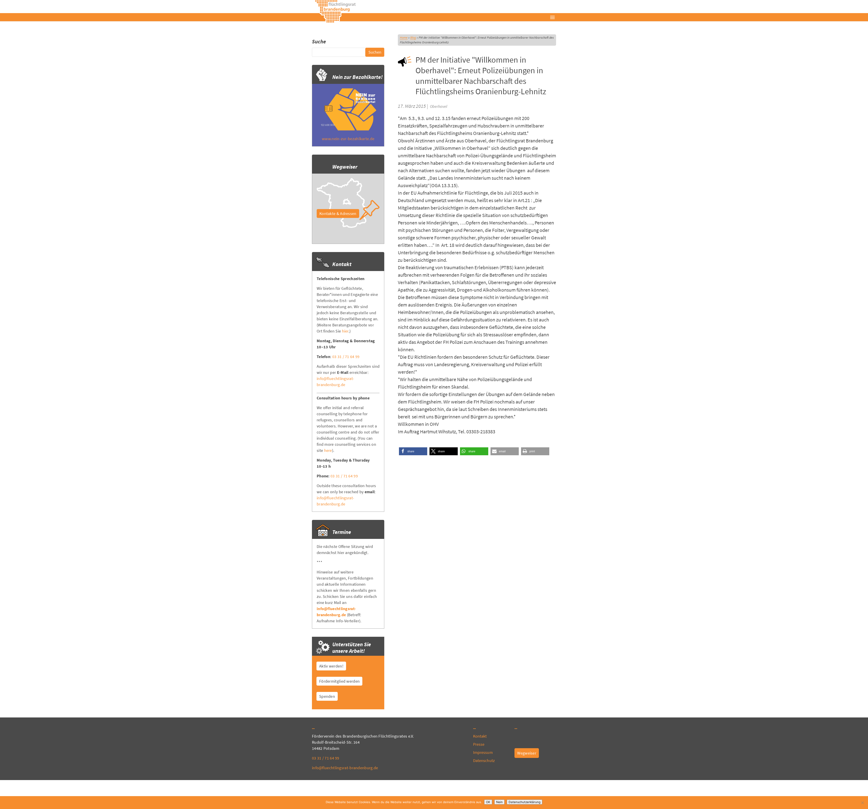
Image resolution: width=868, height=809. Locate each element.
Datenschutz (484, 760)
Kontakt (480, 736)
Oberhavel (438, 106)
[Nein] (862, 802)
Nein (499, 802)
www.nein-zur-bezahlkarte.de (348, 138)
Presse (479, 744)
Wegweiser (526, 753)
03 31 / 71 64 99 (346, 356)
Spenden (327, 696)
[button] (413, 451)
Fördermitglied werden (339, 681)
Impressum (483, 752)
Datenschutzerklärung (524, 802)
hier (345, 331)
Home (404, 37)
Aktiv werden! (331, 666)
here (328, 450)
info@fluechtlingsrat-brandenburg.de (345, 767)
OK (488, 802)
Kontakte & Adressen (337, 213)
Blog (413, 37)
